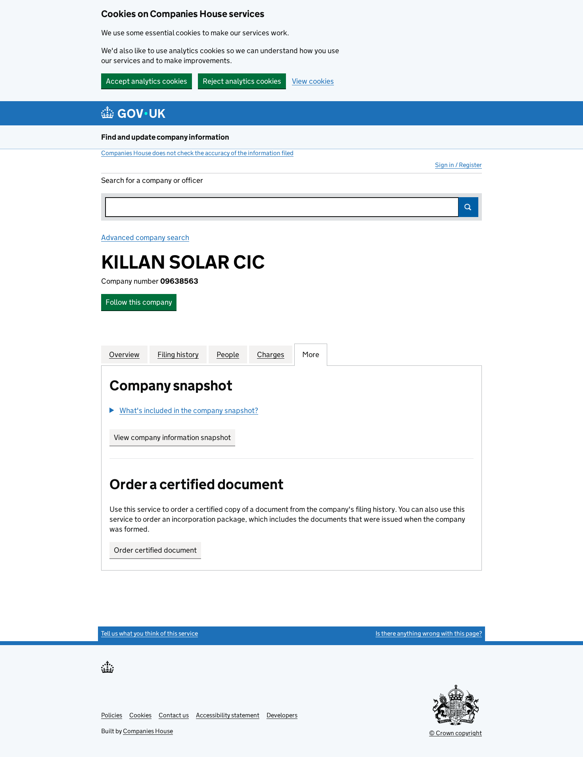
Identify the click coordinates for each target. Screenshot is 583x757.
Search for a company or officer (152, 180)
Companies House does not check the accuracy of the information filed (197, 153)
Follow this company (138, 302)
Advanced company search (145, 237)
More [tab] (310, 354)
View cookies (313, 81)
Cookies (140, 715)
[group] (291, 411)
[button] (183, 410)
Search (468, 207)
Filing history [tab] (178, 354)
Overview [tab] (124, 354)
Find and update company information (165, 137)
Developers (282, 715)
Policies (111, 715)
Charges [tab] (270, 354)
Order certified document (155, 550)
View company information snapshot (174, 437)
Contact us (174, 715)
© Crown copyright (455, 733)
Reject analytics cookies (242, 81)
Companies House (148, 731)
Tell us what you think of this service (149, 633)
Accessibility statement (227, 715)
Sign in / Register (458, 165)
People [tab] (228, 354)
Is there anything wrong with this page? (429, 633)
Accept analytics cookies (146, 81)
